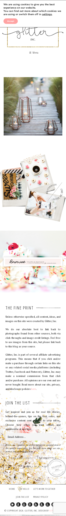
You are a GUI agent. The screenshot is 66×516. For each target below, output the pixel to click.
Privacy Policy (40, 496)
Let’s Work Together (44, 488)
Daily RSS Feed (21, 458)
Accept (10, 21)
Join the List (22, 496)
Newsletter (48, 458)
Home (12, 488)
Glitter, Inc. (33, 29)
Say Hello (24, 488)
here (33, 389)
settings (47, 14)
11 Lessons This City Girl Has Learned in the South (33, 107)
